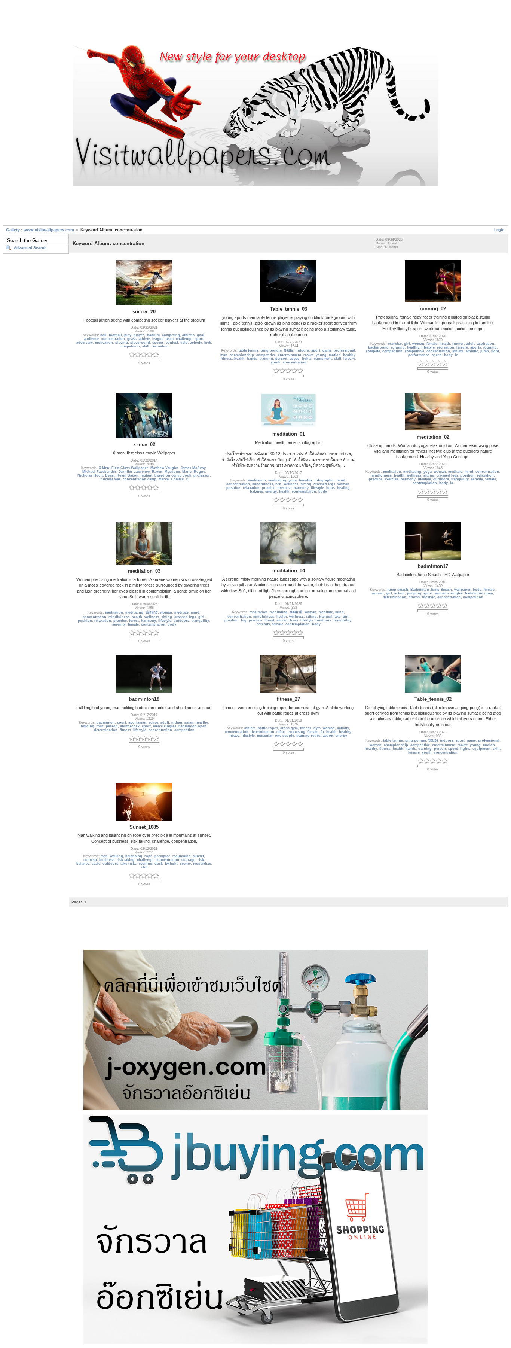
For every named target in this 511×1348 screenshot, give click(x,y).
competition (130, 346)
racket (308, 355)
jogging (490, 347)
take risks (128, 863)
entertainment (289, 355)
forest (134, 621)
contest (172, 342)
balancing (133, 856)
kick (207, 342)
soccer (157, 342)
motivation (104, 342)
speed (295, 358)
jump (484, 351)
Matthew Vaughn (164, 468)
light (495, 351)
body (448, 355)
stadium (153, 335)
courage (188, 860)
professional (344, 350)
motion (335, 355)
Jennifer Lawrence (134, 472)
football (115, 335)
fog (244, 620)
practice (268, 488)
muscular (265, 735)
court (121, 722)
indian (176, 722)
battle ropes (268, 728)
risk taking (126, 860)
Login (499, 230)
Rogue (199, 472)
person (281, 358)
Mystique (172, 472)
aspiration (485, 344)
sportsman (137, 722)
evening (145, 863)
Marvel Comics (171, 479)
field (184, 342)
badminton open (479, 593)
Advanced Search (30, 248)
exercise (395, 344)
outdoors (441, 479)
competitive (266, 355)
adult (470, 344)
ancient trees (287, 620)
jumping (414, 593)
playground (140, 342)
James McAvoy (193, 468)
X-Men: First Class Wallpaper (123, 468)
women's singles (449, 593)
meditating (277, 480)
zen (278, 484)
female (431, 344)
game (326, 350)
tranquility (460, 479)
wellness (291, 484)
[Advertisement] (255, 23)
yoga (292, 480)
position (233, 488)
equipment (323, 358)
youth (276, 362)
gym (317, 728)
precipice (162, 856)
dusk (158, 863)
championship (242, 355)
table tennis (248, 350)
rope (148, 856)
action (399, 593)
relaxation (251, 488)
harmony (301, 488)
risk (201, 860)
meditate (455, 472)
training (266, 358)
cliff (144, 867)
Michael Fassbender (99, 472)
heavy (234, 735)
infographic (324, 480)
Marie (187, 472)
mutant (146, 475)
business (106, 860)
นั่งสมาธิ (152, 612)
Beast (109, 475)
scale (96, 863)
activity (196, 342)
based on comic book (172, 475)
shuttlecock (130, 726)
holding (87, 726)
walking (116, 856)
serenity (119, 624)
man (223, 355)
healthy (349, 355)
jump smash (398, 589)
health (239, 358)
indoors (302, 350)
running (398, 347)
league (157, 339)
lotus (330, 488)
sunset (198, 856)
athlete (144, 339)
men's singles (164, 726)
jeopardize (202, 863)
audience (91, 339)
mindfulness (262, 484)
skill (145, 346)
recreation (160, 346)
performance (418, 355)
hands (252, 358)
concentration (113, 339)
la (451, 483)
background (378, 347)
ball (103, 335)
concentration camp (139, 479)
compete (373, 351)
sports (475, 347)
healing (343, 488)
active (153, 722)
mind (341, 480)
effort (280, 732)
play (127, 335)
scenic (185, 863)
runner (458, 344)
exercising (296, 732)
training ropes (308, 735)
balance (256, 491)
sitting (305, 484)
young (321, 355)
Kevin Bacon (127, 475)
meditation (257, 480)
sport (199, 339)
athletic (188, 335)
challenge (184, 339)
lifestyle (428, 347)
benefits (305, 480)
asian (188, 722)
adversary (84, 342)
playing (121, 342)
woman (418, 344)
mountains (181, 856)
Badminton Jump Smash (431, 589)
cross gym (289, 728)
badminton (106, 722)
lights (307, 358)
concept (90, 860)
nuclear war (110, 479)
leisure (349, 358)
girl (407, 344)
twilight (171, 863)
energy (271, 491)
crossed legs (324, 484)
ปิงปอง (288, 350)
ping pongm (271, 350)
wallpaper (462, 589)
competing (171, 335)
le (456, 355)
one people (284, 735)
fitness (226, 358)
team (170, 339)
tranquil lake (329, 616)
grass (132, 339)
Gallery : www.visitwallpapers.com (40, 230)
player (139, 335)
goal (200, 335)
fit (322, 732)
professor (201, 475)
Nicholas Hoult (90, 475)
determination (394, 597)
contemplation (304, 491)
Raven (157, 472)
